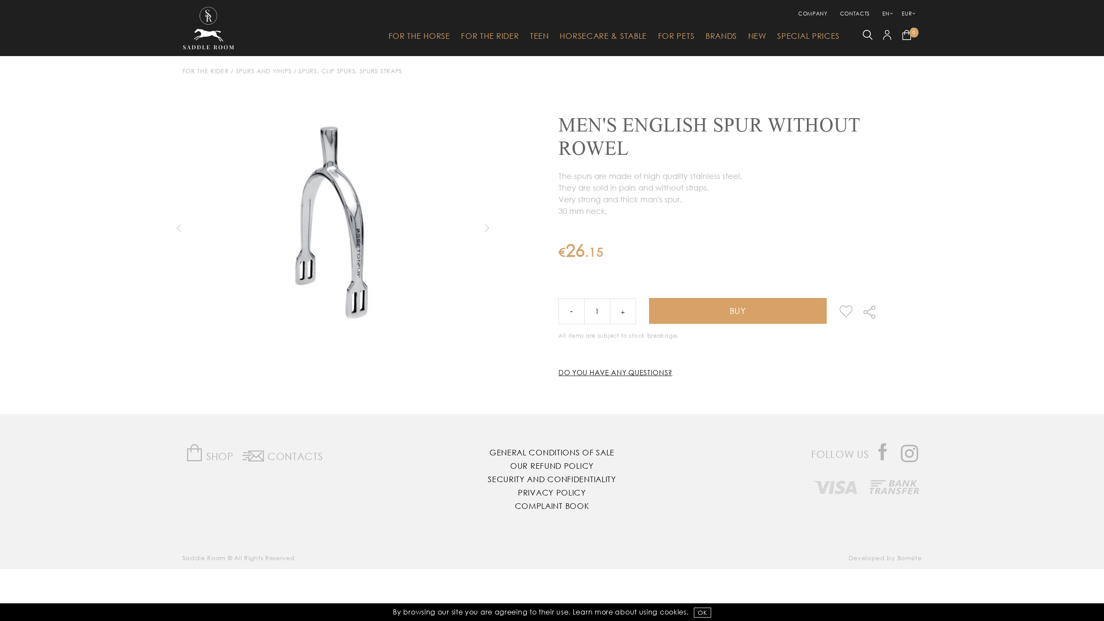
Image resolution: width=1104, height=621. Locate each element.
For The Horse (419, 36)
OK (702, 612)
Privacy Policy (552, 492)
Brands (721, 36)
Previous (178, 228)
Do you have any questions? (615, 372)
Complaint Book (552, 506)
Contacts (855, 13)
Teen (539, 36)
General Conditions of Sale (552, 452)
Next (486, 228)
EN (885, 13)
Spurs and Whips (264, 71)
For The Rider (490, 36)
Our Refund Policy (552, 465)
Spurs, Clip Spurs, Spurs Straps (350, 71)
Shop (218, 456)
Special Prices (808, 36)
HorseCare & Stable (603, 36)
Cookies (673, 611)
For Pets (676, 36)
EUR (907, 13)
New (757, 36)
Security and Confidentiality (552, 479)
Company (813, 13)
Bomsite (909, 558)
